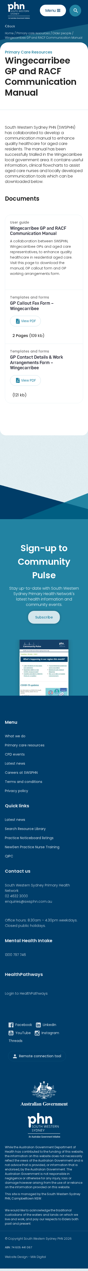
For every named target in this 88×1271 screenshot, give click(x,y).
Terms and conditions (23, 781)
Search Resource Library (25, 828)
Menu (50, 10)
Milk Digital (38, 1257)
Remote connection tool (40, 1056)
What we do (15, 736)
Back (11, 26)
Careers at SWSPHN (21, 772)
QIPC (9, 856)
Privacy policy (16, 790)
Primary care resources (24, 745)
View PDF (28, 320)
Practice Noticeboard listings (29, 837)
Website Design (16, 1257)
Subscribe (44, 617)
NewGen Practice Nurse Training (32, 847)
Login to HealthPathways (26, 993)
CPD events (15, 754)
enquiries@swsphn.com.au (28, 901)
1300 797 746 (15, 954)
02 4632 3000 (16, 896)
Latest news (15, 763)
